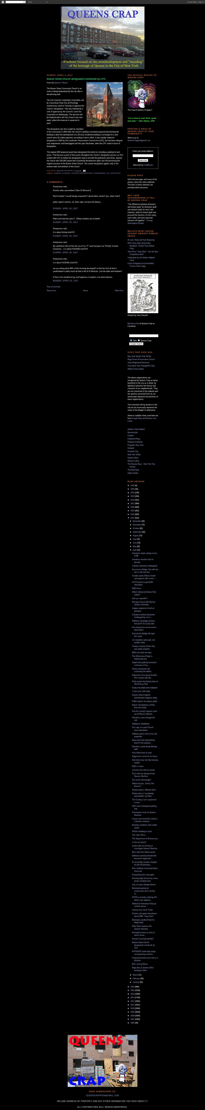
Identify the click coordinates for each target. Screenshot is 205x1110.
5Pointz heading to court (142, 831)
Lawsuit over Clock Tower (142, 910)
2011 (133, 1005)
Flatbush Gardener (135, 442)
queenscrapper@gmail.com (102, 1095)
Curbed (130, 435)
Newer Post (51, 291)
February (136, 978)
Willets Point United (136, 369)
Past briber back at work (142, 753)
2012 (133, 1001)
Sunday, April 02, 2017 (65, 208)
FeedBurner (148, 165)
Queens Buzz (133, 458)
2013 (133, 997)
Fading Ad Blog (134, 439)
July (135, 539)
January (136, 982)
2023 (133, 496)
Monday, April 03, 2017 (65, 281)
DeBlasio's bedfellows (141, 724)
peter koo (115, 173)
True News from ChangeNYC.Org (141, 366)
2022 (133, 500)
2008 (133, 1016)
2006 (133, 1023)
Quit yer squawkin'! (139, 598)
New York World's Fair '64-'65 (139, 356)
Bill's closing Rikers (140, 964)
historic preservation (81, 173)
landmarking (99, 173)
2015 (133, 990)
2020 (133, 507)
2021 (133, 503)
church (57, 173)
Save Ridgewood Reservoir (138, 363)
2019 (133, 511)
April (135, 550)
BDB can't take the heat (141, 652)
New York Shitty (134, 455)
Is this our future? (139, 842)
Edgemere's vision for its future (144, 756)
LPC (108, 173)
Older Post (119, 291)
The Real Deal (133, 470)
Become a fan (133, 323)
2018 (133, 514)
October (136, 528)
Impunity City (133, 451)
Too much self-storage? (141, 780)
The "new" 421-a (138, 835)
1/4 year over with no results (143, 770)
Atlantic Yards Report (136, 429)
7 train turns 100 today (141, 691)
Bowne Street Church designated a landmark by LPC (143, 945)
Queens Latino (133, 461)
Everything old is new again (143, 875)
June (135, 543)
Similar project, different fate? (144, 790)
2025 (133, 489)
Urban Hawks (133, 473)
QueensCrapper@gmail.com (139, 140)
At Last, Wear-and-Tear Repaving (141, 240)
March (135, 975)
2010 (133, 1008)
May (135, 546)
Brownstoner (133, 432)
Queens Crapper (64, 171)
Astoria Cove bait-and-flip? (142, 939)
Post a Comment (53, 287)
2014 (133, 994)
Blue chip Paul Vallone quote (143, 852)
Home (85, 291)
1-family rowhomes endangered (144, 566)
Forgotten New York (136, 445)
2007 (133, 1019)
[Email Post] (84, 171)
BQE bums (136, 588)
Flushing (66, 173)
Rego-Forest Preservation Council (141, 359)
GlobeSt (131, 448)
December (137, 521)
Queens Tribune (61, 83)
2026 (133, 485)
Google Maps (137, 418)
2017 (133, 518)
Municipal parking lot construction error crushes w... (143, 891)
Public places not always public (144, 701)
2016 (133, 987)
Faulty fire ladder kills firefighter (144, 688)
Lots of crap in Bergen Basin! (144, 885)
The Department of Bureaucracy (145, 839)
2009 (133, 1012)
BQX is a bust (138, 766)
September (137, 532)
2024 (133, 493)
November (137, 525)
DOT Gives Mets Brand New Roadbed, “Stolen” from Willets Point (141, 246)
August (136, 536)
